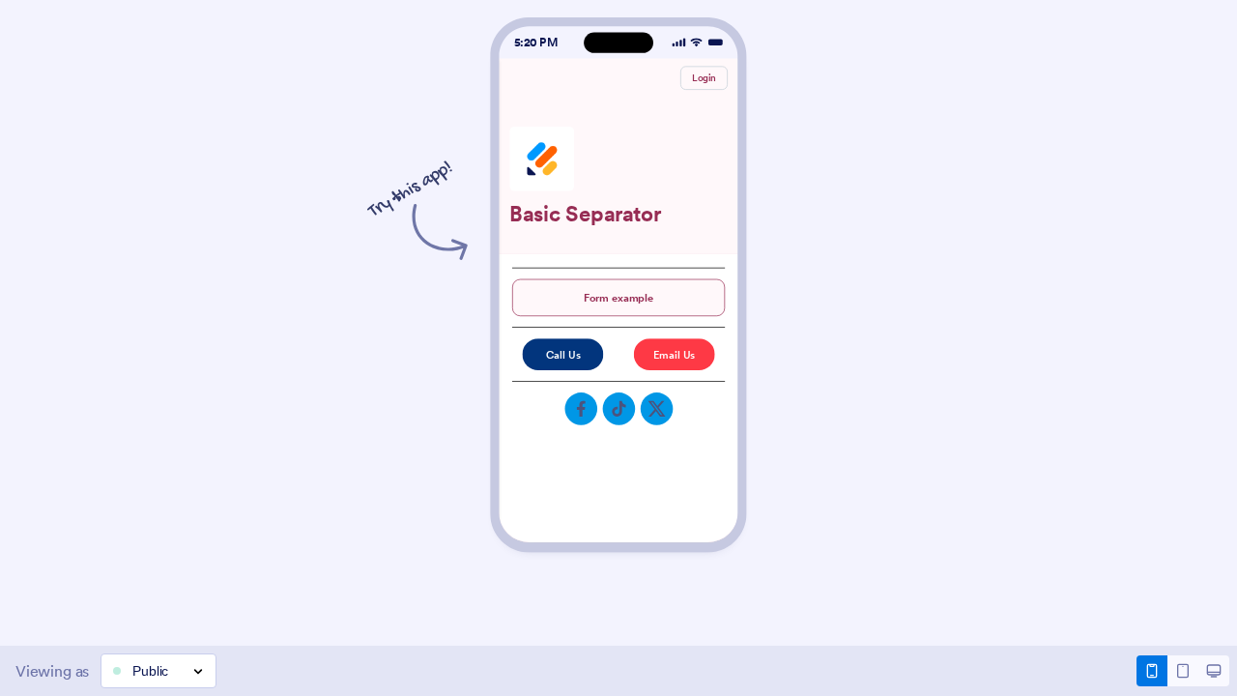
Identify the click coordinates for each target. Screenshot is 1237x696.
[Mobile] (1151, 670)
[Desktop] (1213, 670)
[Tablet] (1182, 670)
